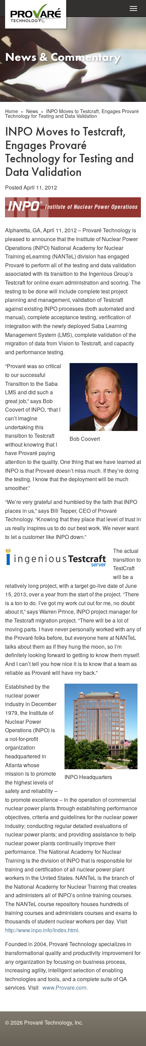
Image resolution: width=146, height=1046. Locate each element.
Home (11, 111)
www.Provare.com (64, 987)
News (32, 111)
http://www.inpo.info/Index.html (41, 930)
